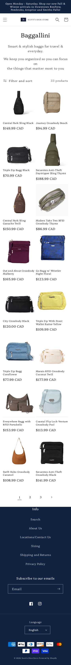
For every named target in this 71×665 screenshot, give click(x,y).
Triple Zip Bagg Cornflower (12, 373)
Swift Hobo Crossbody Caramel (16, 473)
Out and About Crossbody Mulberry (19, 272)
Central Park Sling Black (18, 122)
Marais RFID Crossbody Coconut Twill (50, 373)
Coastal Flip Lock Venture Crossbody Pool (52, 423)
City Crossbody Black (16, 320)
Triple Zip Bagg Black (16, 170)
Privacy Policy (35, 564)
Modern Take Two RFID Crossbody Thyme (50, 222)
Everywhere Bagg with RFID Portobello (17, 423)
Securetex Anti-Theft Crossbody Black (49, 473)
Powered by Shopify (48, 658)
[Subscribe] (58, 588)
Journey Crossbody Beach (52, 122)
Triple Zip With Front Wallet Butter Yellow (49, 322)
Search (35, 519)
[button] (5, 19)
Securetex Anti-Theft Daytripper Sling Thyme (51, 171)
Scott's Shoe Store (30, 658)
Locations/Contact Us (35, 537)
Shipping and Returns (35, 555)
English (33, 630)
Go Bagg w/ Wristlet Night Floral (48, 272)
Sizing (35, 546)
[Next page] (51, 497)
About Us (35, 528)
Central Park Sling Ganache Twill (14, 222)
